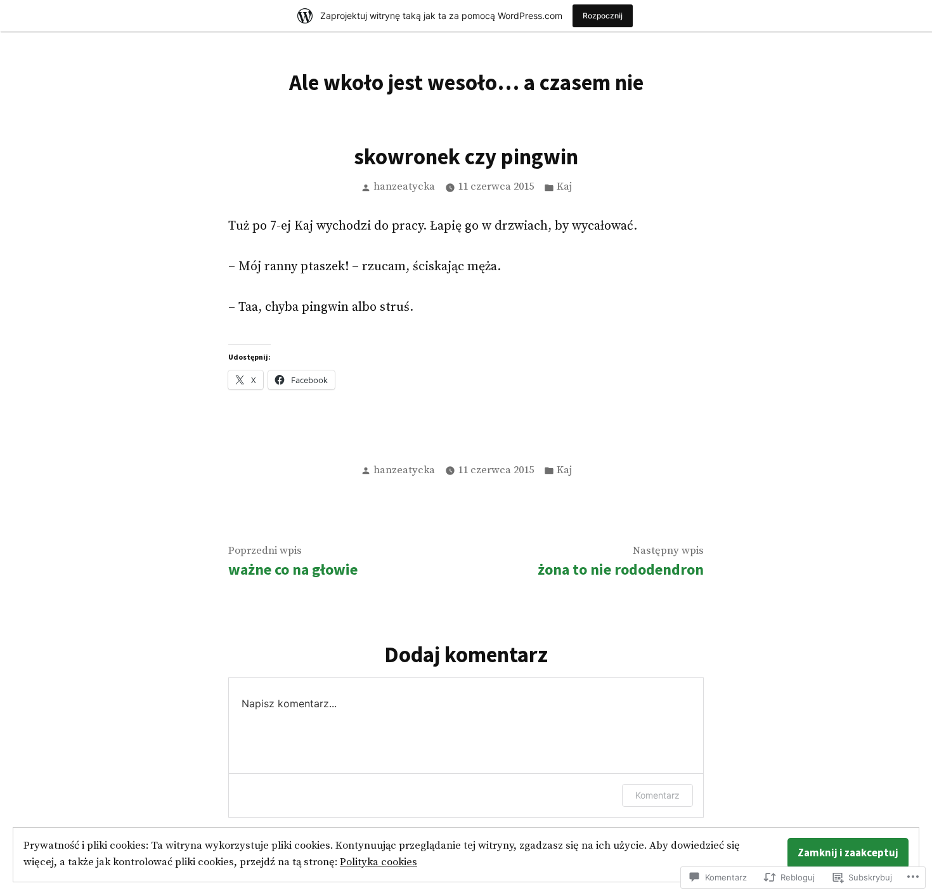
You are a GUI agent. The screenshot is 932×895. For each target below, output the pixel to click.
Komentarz (657, 795)
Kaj (564, 186)
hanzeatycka (404, 186)
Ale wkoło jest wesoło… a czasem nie (466, 82)
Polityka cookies (378, 862)
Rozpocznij (603, 15)
